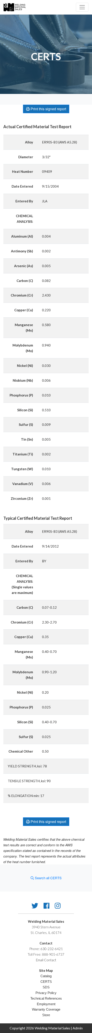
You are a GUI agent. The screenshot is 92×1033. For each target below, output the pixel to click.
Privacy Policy (46, 993)
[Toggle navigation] (82, 7)
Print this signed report (48, 108)
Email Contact (46, 960)
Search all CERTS (48, 877)
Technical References (46, 998)
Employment (46, 1004)
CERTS (46, 981)
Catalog (46, 976)
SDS (46, 987)
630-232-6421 (51, 949)
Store (46, 1015)
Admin (78, 1028)
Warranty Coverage (46, 1009)
